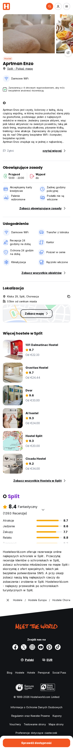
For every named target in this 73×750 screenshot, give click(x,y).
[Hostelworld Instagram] (32, 647)
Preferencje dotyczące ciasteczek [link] (36, 732)
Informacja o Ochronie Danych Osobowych (36, 707)
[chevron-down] (43, 509)
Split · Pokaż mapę (20, 68)
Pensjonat (44, 672)
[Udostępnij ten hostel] (68, 52)
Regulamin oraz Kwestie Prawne (30, 715)
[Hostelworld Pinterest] (49, 647)
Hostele (19, 672)
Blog (9, 672)
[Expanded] (8, 600)
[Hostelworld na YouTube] (41, 647)
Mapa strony (56, 724)
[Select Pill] (49, 6)
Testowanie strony (35, 724)
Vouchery (15, 724)
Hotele (31, 672)
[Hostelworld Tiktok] (58, 647)
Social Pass (59, 672)
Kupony (57, 715)
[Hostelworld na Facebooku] (15, 647)
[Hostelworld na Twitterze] (24, 647)
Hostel (7, 58)
